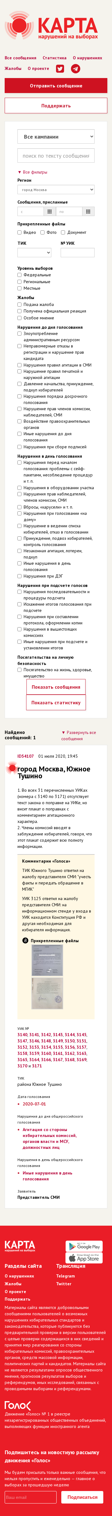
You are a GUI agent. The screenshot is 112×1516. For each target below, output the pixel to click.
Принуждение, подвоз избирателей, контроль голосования (58, 541)
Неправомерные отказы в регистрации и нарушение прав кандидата (54, 352)
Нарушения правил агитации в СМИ (57, 365)
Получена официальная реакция (55, 311)
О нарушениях (87, 58)
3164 (34, 1059)
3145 (81, 1034)
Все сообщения (20, 58)
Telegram (65, 1276)
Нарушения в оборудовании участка (59, 487)
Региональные (37, 281)
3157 (81, 1047)
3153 (34, 1047)
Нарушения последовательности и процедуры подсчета (57, 595)
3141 (34, 1034)
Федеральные (37, 275)
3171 (37, 1066)
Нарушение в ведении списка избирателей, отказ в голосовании (56, 529)
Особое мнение (39, 318)
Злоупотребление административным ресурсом (52, 336)
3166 (46, 1059)
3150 (70, 1041)
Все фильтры (35, 172)
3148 (46, 1041)
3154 (46, 1047)
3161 (58, 1053)
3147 (22, 1041)
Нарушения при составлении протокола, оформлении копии (53, 620)
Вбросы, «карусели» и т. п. (48, 507)
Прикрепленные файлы (41, 224)
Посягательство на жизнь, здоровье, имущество (58, 673)
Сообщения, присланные (42, 202)
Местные (32, 288)
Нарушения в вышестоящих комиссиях (50, 632)
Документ (76, 232)
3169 (81, 1059)
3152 (22, 1047)
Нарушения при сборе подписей (55, 447)
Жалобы (13, 68)
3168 (70, 1059)
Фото (52, 232)
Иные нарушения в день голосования (47, 566)
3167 (58, 1059)
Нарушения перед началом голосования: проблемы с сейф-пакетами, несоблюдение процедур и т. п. (58, 472)
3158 (22, 1053)
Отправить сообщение (56, 85)
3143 (58, 1034)
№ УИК (68, 243)
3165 (22, 1059)
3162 (70, 1053)
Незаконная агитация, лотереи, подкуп (53, 554)
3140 (22, 1034)
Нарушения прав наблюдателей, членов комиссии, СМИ (55, 497)
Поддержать (56, 105)
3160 (46, 1053)
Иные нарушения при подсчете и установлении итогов (55, 645)
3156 (70, 1047)
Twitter (63, 1284)
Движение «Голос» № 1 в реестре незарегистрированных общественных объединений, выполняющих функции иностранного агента (55, 1420)
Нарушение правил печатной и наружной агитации (53, 374)
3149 (58, 1041)
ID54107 (25, 756)
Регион (24, 180)
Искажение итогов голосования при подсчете (57, 607)
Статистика (55, 58)
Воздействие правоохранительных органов (57, 424)
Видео (30, 232)
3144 (70, 1034)
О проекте (38, 68)
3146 (34, 1041)
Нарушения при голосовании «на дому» (55, 516)
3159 (34, 1053)
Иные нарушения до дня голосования (48, 437)
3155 (58, 1047)
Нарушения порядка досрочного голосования (55, 399)
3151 (81, 1041)
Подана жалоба (39, 304)
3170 (22, 1066)
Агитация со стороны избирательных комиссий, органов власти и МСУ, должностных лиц (49, 1138)
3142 (46, 1034)
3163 (81, 1053)
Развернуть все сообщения (78, 735)
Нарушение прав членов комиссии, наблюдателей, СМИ (57, 412)
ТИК (21, 243)
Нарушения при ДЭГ (43, 576)
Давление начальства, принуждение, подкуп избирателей (58, 387)
